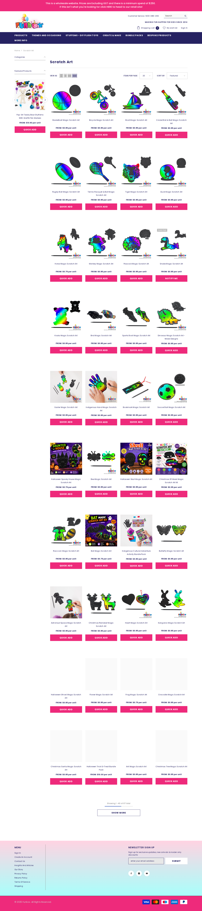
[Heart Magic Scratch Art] (136, 602)
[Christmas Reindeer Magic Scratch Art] (101, 602)
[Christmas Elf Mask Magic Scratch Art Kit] (172, 459)
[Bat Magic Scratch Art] (101, 531)
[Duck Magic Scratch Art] (172, 171)
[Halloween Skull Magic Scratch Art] (136, 459)
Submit (176, 861)
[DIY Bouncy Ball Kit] (30, 94)
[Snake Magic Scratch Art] (172, 243)
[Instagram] (139, 873)
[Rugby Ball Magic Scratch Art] (66, 171)
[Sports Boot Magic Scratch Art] (136, 315)
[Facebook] (131, 873)
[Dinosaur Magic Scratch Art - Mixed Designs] (172, 315)
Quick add (30, 129)
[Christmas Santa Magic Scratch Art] (66, 746)
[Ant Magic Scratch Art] (136, 746)
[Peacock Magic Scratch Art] (136, 243)
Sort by (161, 75)
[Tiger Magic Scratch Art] (136, 171)
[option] (30, 110)
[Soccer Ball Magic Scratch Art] (172, 387)
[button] (14, 99)
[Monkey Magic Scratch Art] (101, 243)
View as (53, 75)
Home (17, 50)
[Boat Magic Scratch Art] (136, 100)
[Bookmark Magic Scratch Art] (136, 387)
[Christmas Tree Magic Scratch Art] (172, 746)
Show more (118, 812)
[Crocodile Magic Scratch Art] (172, 674)
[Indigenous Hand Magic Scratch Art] (101, 387)
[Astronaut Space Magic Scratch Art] (66, 602)
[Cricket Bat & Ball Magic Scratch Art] (172, 100)
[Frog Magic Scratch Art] (136, 674)
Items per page (130, 75)
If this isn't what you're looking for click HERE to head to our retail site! (101, 7)
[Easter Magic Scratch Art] (66, 387)
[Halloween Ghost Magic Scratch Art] (66, 674)
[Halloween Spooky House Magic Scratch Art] (66, 459)
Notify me (171, 278)
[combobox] (173, 16)
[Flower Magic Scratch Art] (101, 674)
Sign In (184, 28)
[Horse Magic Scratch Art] (66, 243)
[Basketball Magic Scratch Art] (66, 100)
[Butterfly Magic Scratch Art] (172, 531)
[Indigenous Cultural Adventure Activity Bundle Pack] (136, 531)
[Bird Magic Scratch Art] (101, 315)
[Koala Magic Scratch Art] (66, 315)
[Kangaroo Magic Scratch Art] (172, 602)
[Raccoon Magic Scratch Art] (66, 531)
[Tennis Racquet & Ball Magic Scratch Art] (101, 171)
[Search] (176, 16)
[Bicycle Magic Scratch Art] (101, 100)
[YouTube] (147, 873)
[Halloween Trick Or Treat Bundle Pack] (101, 746)
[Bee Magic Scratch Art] (101, 459)
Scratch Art (28, 50)
